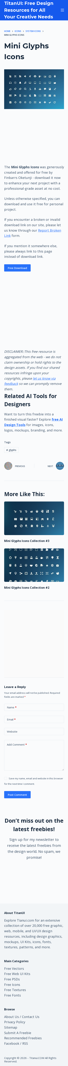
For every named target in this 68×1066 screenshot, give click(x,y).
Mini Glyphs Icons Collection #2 (26, 588)
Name (12, 707)
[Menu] (62, 10)
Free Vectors (14, 968)
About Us (11, 1017)
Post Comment (17, 794)
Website (12, 731)
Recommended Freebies (23, 1038)
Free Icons (12, 984)
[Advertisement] (34, 136)
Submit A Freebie (17, 1033)
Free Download (17, 268)
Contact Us (30, 1017)
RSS (25, 1043)
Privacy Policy (14, 1022)
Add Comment (17, 744)
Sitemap (10, 1027)
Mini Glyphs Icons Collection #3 (26, 541)
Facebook (11, 1043)
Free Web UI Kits (17, 974)
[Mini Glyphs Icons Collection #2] (34, 565)
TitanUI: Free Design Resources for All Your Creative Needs (28, 10)
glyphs (11, 450)
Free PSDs (12, 979)
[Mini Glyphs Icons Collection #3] (34, 518)
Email (11, 719)
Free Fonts (12, 995)
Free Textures (15, 990)
